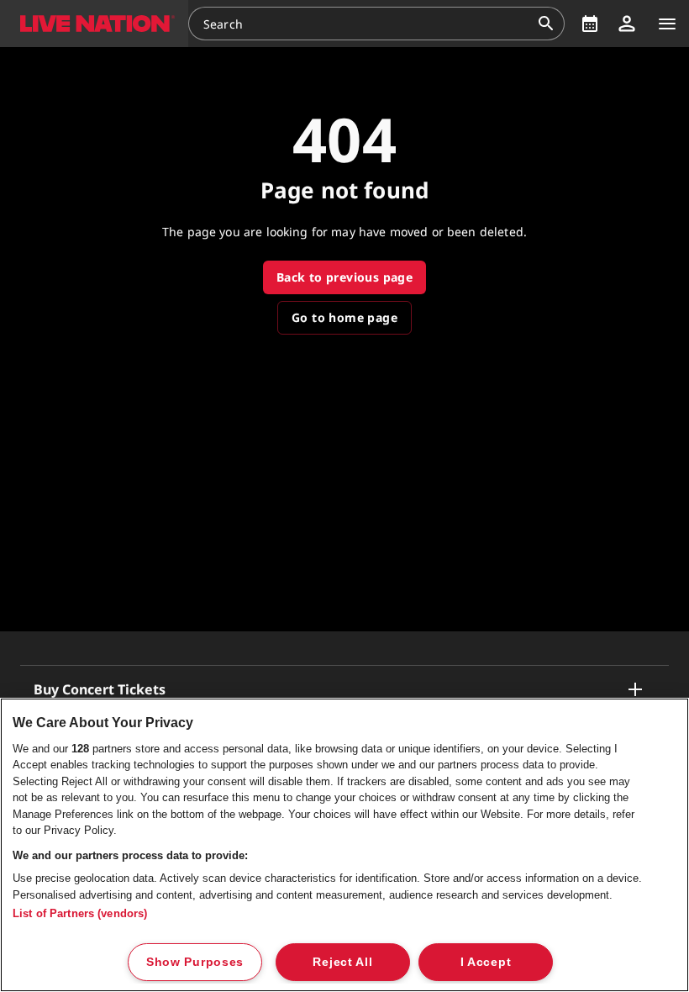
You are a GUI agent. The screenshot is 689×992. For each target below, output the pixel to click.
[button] (94, 23)
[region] (344, 845)
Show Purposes (195, 961)
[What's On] (589, 23)
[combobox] (366, 23)
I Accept (486, 961)
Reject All (342, 961)
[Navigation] (667, 23)
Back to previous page (344, 277)
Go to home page (344, 317)
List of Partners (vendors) (80, 913)
